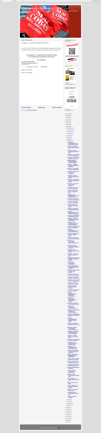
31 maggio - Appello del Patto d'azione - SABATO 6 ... (73, 147)
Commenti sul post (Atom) (31, 110)
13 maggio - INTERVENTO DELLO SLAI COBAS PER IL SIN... (73, 315)
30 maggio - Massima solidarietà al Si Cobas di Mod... (73, 151)
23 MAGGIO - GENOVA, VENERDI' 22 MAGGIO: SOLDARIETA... (73, 219)
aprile (69, 399)
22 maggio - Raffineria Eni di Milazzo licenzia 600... (73, 227)
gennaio (69, 405)
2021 (67, 124)
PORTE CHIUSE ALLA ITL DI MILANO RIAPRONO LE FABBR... (73, 267)
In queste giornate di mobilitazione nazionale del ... (72, 393)
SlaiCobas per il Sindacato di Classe (42, 8)
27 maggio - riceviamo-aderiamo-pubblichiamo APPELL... (73, 176)
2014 (67, 416)
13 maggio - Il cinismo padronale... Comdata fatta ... (72, 336)
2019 (67, 407)
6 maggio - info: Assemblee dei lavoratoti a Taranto (73, 359)
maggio (69, 140)
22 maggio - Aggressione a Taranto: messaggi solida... (73, 234)
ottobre (69, 131)
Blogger (58, 427)
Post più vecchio (57, 107)
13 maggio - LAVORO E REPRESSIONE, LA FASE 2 (73, 324)
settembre (70, 133)
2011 (67, 422)
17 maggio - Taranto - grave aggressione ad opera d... (73, 280)
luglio (69, 137)
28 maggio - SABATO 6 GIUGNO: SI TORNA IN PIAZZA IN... (72, 165)
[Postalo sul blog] (42, 66)
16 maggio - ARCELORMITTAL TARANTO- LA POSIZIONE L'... (71, 294)
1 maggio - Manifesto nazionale (71, 397)
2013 (67, 418)
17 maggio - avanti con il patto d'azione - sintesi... (73, 283)
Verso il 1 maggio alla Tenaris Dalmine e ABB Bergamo (72, 386)
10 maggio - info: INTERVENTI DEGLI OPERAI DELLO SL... (72, 347)
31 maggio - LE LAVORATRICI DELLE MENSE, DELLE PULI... (72, 143)
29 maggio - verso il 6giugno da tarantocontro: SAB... (73, 155)
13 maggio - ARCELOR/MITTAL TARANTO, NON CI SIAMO (72, 320)
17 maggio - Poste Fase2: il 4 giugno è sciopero (73, 290)
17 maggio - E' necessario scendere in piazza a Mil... (73, 277)
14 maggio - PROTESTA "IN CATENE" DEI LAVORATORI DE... (73, 311)
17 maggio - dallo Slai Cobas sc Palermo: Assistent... (72, 286)
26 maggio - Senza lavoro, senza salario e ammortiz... (73, 184)
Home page (41, 107)
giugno (69, 139)
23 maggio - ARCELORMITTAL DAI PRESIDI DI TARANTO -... (73, 212)
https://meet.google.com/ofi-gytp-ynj (29, 63)
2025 (67, 117)
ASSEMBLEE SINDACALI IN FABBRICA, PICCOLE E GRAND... (73, 258)
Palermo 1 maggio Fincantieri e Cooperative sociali (73, 375)
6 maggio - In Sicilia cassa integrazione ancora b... (73, 362)
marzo (69, 401)
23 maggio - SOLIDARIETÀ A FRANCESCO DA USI (73, 216)
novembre (70, 129)
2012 (67, 420)
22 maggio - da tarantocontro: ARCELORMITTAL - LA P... (72, 242)
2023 (67, 121)
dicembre (70, 128)
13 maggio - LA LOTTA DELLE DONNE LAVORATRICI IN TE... (72, 328)
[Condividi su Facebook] (45, 66)
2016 (67, 412)
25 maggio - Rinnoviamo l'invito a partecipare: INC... (72, 191)
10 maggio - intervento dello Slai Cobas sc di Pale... (73, 340)
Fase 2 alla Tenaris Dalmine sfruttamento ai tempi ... (73, 365)
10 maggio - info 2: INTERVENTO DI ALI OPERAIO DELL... (72, 343)
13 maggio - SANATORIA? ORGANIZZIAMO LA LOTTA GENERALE (73, 332)
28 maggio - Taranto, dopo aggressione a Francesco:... (73, 172)
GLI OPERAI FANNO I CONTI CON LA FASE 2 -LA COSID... (73, 246)
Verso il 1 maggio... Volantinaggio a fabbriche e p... (73, 379)
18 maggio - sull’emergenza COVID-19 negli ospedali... (73, 271)
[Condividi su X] (44, 66)
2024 (67, 119)
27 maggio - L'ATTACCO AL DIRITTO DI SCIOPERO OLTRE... (73, 180)
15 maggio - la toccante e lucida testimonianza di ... (73, 303)
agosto (69, 135)
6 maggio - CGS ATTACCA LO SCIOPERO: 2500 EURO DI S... (73, 351)
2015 (67, 414)
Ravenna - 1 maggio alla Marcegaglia (72, 390)
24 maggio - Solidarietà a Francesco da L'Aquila (72, 202)
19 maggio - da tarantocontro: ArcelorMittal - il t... (71, 263)
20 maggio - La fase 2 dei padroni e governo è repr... (72, 254)
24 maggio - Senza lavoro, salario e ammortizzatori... (73, 199)
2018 (67, 409)
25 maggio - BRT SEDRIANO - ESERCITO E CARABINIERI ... (73, 195)
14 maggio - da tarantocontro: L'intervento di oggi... (72, 307)
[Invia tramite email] (41, 66)
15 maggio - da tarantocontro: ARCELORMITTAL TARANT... (71, 299)
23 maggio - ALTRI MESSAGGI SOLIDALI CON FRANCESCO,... (72, 223)
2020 (67, 126)
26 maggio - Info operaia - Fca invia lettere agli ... (73, 188)
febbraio (69, 403)
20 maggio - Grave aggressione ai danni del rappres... (73, 250)
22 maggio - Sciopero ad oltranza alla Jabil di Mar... (73, 238)
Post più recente (26, 107)
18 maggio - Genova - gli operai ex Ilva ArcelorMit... (73, 274)
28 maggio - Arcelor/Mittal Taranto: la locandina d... (73, 169)
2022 (67, 122)
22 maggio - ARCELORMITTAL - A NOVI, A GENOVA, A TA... (73, 230)
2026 (67, 115)
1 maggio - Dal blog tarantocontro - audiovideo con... (71, 371)
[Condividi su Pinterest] (46, 66)
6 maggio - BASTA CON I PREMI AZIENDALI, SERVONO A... (72, 355)
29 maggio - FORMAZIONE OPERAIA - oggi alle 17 (73, 158)
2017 (67, 411)
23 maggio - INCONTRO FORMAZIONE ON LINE (73, 209)
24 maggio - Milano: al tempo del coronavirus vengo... (72, 205)
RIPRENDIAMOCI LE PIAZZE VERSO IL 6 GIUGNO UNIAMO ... (72, 161)
